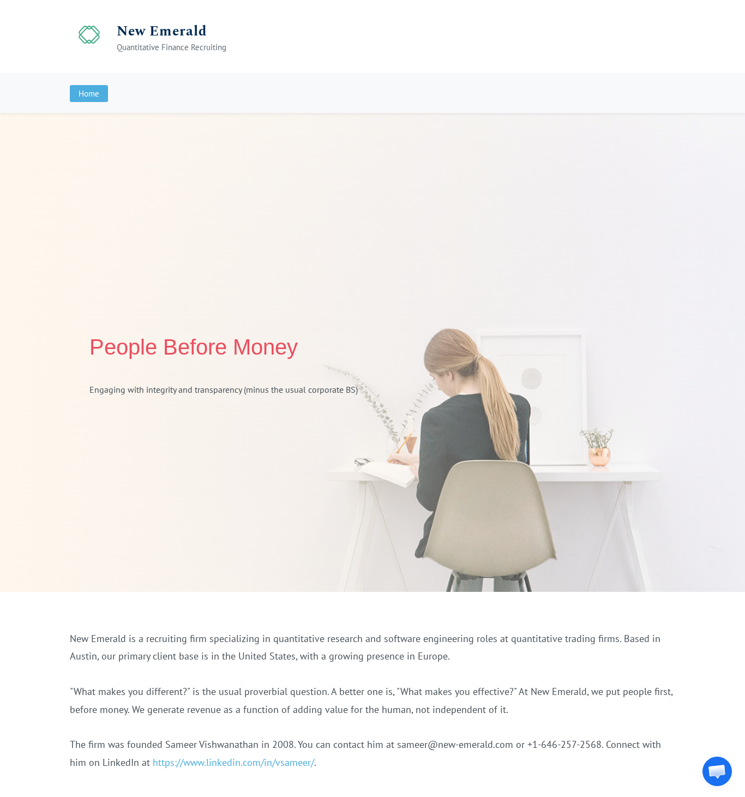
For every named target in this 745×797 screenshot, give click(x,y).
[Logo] (89, 36)
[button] (717, 771)
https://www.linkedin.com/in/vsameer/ (233, 762)
